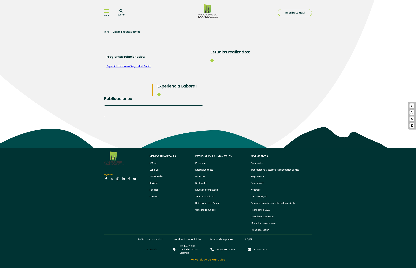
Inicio (106, 31)
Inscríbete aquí (295, 12)
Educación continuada (206, 189)
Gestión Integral (259, 196)
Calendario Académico (262, 216)
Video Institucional (204, 196)
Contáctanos (260, 249)
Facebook (106, 178)
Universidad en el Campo (207, 203)
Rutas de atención (260, 230)
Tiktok (129, 178)
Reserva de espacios (221, 239)
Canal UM (154, 169)
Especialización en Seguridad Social (128, 66)
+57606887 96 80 (226, 249)
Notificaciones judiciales (187, 239)
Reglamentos (257, 176)
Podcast (154, 189)
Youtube (134, 178)
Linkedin (123, 178)
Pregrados (200, 163)
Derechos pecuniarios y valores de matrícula (273, 203)
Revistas (154, 183)
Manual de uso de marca (263, 223)
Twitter (112, 178)
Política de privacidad (150, 239)
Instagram (117, 178)
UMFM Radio (156, 176)
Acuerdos (255, 189)
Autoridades (257, 163)
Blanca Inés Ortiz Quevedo (126, 31)
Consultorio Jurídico (205, 210)
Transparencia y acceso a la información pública (275, 169)
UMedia (153, 163)
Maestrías (200, 176)
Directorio (154, 196)
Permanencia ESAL (260, 210)
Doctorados (201, 183)
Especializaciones (204, 169)
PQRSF (248, 239)
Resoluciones (257, 183)
